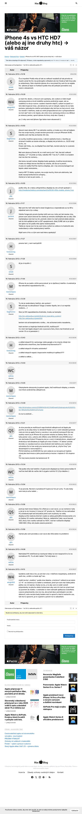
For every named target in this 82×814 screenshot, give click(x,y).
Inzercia (22, 772)
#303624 (72, 529)
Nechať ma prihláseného (16, 631)
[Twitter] (36, 777)
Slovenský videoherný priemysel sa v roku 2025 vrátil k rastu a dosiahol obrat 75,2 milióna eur (16, 704)
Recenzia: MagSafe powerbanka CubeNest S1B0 (53, 676)
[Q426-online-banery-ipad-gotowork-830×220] (41, 23)
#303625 (72, 549)
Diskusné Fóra (14, 56)
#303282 (72, 94)
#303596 (72, 203)
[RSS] (49, 777)
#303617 (72, 423)
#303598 (72, 259)
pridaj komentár (11, 697)
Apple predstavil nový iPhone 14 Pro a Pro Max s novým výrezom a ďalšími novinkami (54, 698)
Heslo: (9, 625)
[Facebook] (32, 777)
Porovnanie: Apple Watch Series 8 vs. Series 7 (55, 686)
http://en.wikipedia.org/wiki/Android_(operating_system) (40, 316)
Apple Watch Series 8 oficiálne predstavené (53, 718)
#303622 (72, 484)
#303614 (72, 403)
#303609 (72, 363)
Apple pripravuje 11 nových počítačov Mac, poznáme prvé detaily (15, 691)
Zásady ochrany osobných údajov (41, 772)
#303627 (72, 569)
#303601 (72, 279)
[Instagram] (40, 777)
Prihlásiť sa (69, 636)
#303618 (72, 464)
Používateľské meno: (13, 619)
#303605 (72, 299)
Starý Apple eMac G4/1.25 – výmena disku (22, 746)
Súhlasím (75, 810)
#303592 (72, 183)
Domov (7, 56)
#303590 (72, 126)
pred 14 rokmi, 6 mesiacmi (58, 60)
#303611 (73, 383)
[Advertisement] (41, 798)
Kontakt (60, 772)
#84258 (73, 74)
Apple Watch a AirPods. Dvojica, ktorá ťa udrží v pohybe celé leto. (15, 717)
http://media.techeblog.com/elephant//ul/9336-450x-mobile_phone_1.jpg (46, 190)
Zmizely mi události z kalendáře (17, 741)
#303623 (72, 504)
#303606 (72, 338)
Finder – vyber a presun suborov (18, 744)
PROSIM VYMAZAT (12, 739)
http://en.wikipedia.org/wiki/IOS (30, 318)
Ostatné (22, 56)
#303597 (72, 239)
